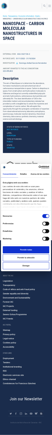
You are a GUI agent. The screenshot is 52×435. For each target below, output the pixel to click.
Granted (11, 148)
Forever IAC (8, 302)
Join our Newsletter (26, 398)
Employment (8, 358)
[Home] (4, 6)
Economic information (26, 16)
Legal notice (8, 338)
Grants (37, 16)
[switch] (45, 224)
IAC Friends (8, 319)
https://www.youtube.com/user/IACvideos (31, 413)
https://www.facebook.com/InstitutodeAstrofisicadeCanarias (15, 413)
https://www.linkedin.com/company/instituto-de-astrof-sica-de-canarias (26, 413)
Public (10, 142)
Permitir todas (26, 250)
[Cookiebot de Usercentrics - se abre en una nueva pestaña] (38, 167)
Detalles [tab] (23, 174)
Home (5, 16)
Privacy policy (9, 334)
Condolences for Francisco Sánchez (19, 383)
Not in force (12, 129)
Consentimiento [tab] (9, 174)
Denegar (26, 266)
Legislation (8, 281)
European (11, 136)
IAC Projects (8, 306)
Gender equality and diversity (15, 293)
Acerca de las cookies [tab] (40, 174)
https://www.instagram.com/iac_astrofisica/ (20, 413)
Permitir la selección (26, 258)
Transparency (12, 16)
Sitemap (6, 330)
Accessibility (8, 347)
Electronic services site (13, 375)
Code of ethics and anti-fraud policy (19, 289)
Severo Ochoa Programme (15, 314)
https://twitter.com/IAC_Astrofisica (10, 413)
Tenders (6, 362)
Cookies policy (9, 343)
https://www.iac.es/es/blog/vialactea (41, 413)
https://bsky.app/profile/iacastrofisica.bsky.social (36, 413)
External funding (10, 310)
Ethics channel (9, 379)
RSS (5, 371)
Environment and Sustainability (16, 298)
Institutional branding (12, 367)
